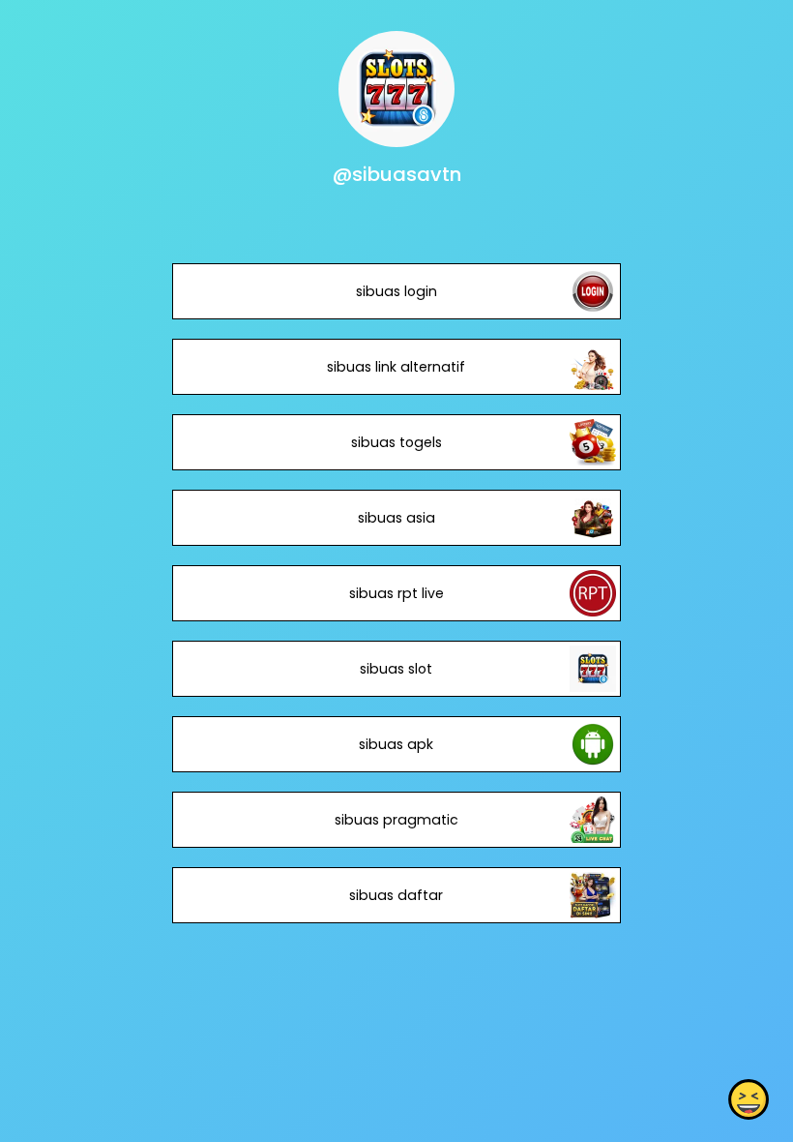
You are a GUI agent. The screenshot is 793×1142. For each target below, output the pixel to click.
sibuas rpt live (396, 593)
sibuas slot (396, 668)
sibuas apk (396, 744)
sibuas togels (396, 442)
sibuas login (396, 291)
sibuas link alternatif (396, 366)
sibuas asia (396, 517)
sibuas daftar (396, 895)
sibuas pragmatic (396, 819)
